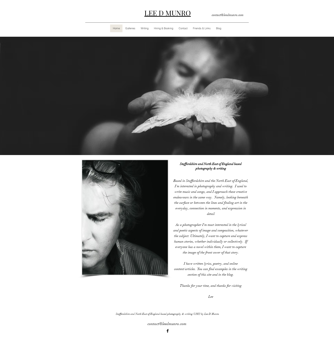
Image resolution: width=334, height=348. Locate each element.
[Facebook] (167, 331)
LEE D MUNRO (167, 12)
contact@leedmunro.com (228, 15)
